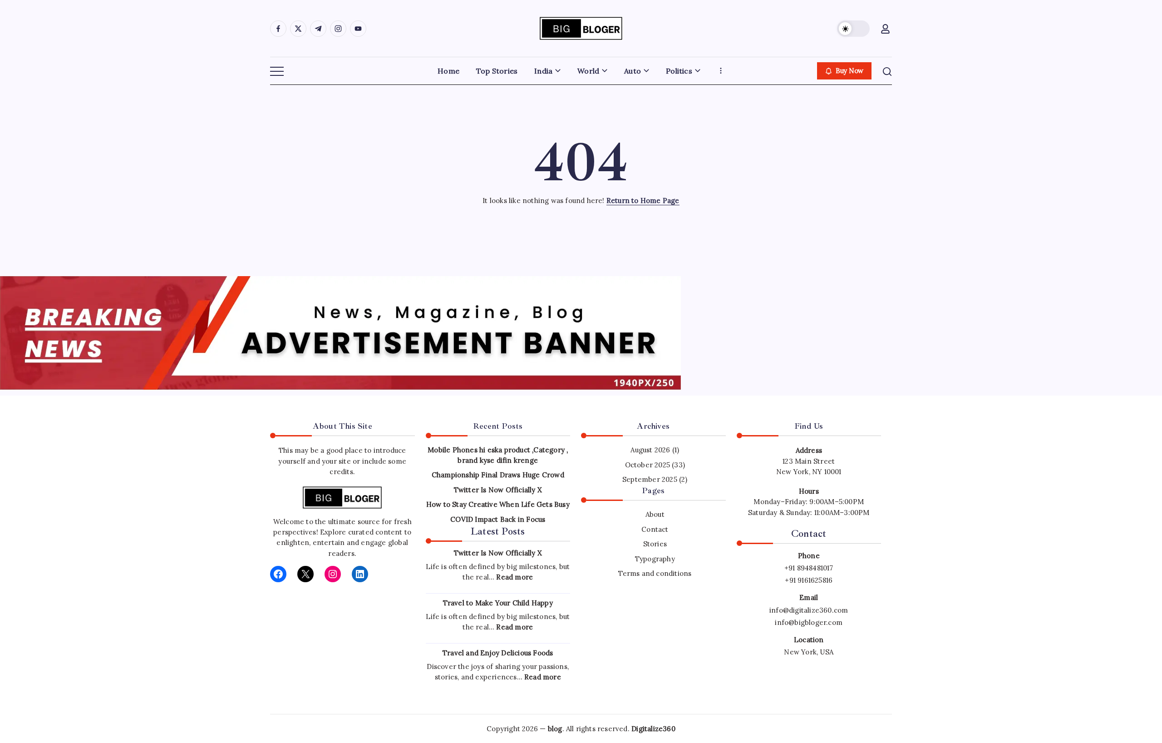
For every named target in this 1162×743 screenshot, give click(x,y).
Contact (654, 529)
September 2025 (649, 479)
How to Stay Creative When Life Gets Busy (498, 504)
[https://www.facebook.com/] (278, 28)
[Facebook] (278, 574)
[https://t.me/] (318, 28)
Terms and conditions (654, 573)
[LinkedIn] (360, 574)
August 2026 (650, 450)
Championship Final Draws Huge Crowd (498, 475)
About (655, 514)
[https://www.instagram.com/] (338, 28)
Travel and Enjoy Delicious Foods (498, 653)
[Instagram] (333, 574)
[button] (853, 28)
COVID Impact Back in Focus (497, 519)
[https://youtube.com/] (358, 28)
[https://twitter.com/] (298, 28)
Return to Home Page (642, 200)
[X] (305, 574)
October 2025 (647, 465)
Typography (655, 559)
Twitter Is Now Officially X (498, 489)
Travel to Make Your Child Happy (498, 603)
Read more (514, 577)
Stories (655, 544)
